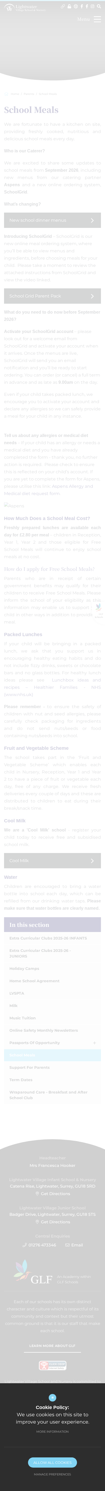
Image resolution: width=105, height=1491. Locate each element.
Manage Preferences (52, 1474)
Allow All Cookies (52, 1462)
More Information (52, 1431)
